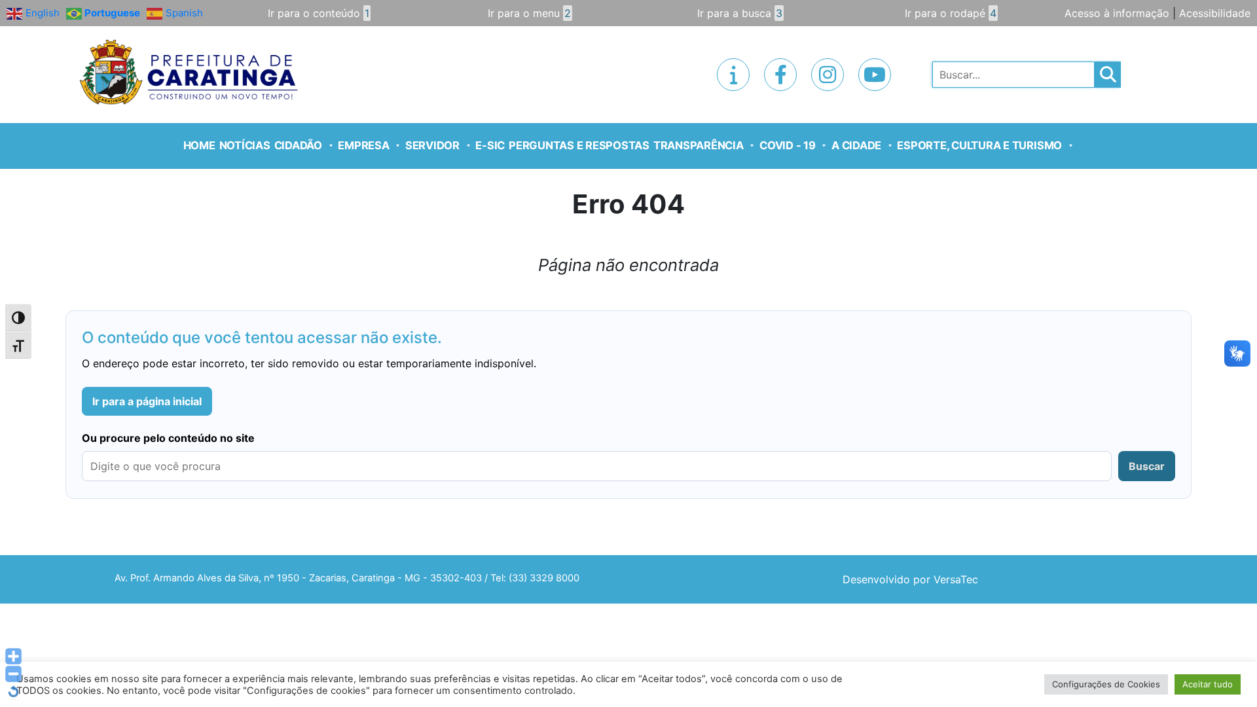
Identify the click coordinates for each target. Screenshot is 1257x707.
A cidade (856, 145)
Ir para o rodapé (950, 13)
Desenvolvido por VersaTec (910, 579)
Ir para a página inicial (147, 401)
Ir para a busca (739, 13)
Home (199, 145)
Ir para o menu (529, 13)
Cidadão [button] (298, 145)
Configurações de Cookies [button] (1106, 684)
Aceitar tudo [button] (1207, 684)
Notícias (244, 145)
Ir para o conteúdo (318, 13)
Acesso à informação (1117, 13)
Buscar (1147, 466)
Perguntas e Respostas (579, 145)
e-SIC (490, 145)
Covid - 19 (787, 145)
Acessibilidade (1214, 13)
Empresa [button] (363, 145)
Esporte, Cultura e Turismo (979, 145)
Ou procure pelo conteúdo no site (168, 437)
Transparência (698, 145)
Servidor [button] (432, 145)
